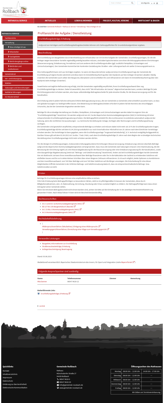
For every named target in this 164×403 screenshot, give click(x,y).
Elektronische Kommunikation (15, 387)
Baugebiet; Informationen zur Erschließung (59, 243)
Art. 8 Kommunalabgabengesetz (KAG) (57, 212)
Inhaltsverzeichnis (10, 374)
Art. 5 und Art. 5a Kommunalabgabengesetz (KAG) (62, 203)
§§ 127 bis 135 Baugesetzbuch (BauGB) (57, 206)
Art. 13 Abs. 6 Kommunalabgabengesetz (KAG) (60, 209)
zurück (41, 306)
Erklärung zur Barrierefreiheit (15, 384)
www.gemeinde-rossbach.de (70, 388)
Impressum (7, 377)
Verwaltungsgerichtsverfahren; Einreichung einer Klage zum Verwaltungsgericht (74, 229)
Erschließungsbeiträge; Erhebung (54, 293)
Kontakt (6, 371)
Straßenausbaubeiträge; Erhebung (56, 246)
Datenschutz (8, 381)
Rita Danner (42, 281)
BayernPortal (126, 262)
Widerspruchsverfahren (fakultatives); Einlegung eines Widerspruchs (69, 226)
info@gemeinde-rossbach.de (71, 385)
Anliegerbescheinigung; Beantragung (57, 249)
